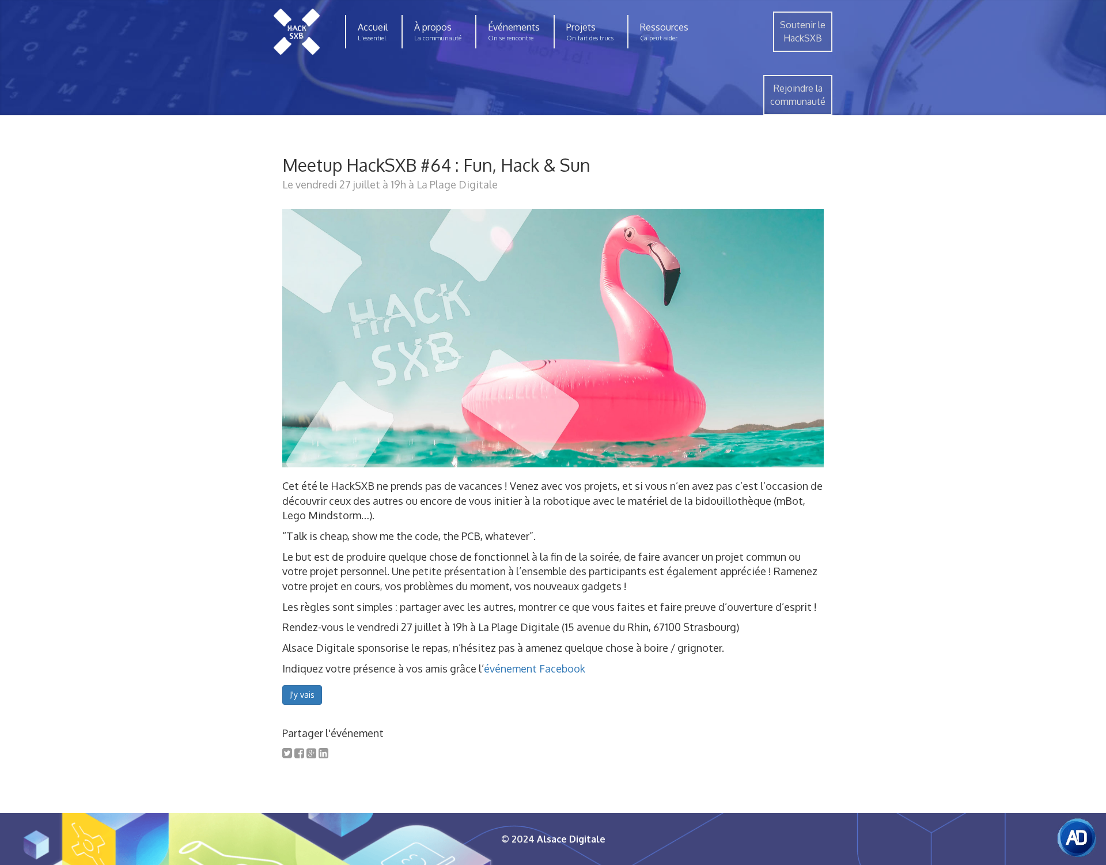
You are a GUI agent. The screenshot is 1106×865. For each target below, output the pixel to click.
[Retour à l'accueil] (297, 32)
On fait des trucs (589, 38)
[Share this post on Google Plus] (311, 752)
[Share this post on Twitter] (287, 752)
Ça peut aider (658, 38)
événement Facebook (534, 668)
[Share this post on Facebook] (299, 752)
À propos (433, 27)
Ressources (664, 27)
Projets (581, 27)
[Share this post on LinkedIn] (323, 752)
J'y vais (302, 695)
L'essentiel (372, 38)
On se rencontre (510, 38)
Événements (514, 27)
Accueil (373, 27)
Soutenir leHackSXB (802, 31)
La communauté (437, 38)
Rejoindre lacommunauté (797, 94)
